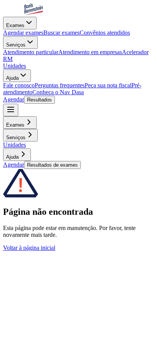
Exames (15, 25)
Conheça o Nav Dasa (58, 92)
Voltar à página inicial (29, 247)
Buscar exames (61, 32)
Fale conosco (19, 85)
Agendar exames (23, 32)
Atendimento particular (30, 52)
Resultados (39, 100)
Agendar (13, 99)
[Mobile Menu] (10, 110)
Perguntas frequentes (60, 85)
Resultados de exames (52, 165)
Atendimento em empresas (90, 52)
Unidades (14, 66)
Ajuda (12, 78)
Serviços (16, 45)
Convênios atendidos (105, 32)
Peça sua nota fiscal (108, 85)
